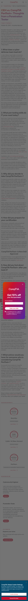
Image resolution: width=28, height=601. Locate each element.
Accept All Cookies (14, 598)
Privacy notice (11, 312)
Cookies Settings (14, 594)
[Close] (26, 582)
